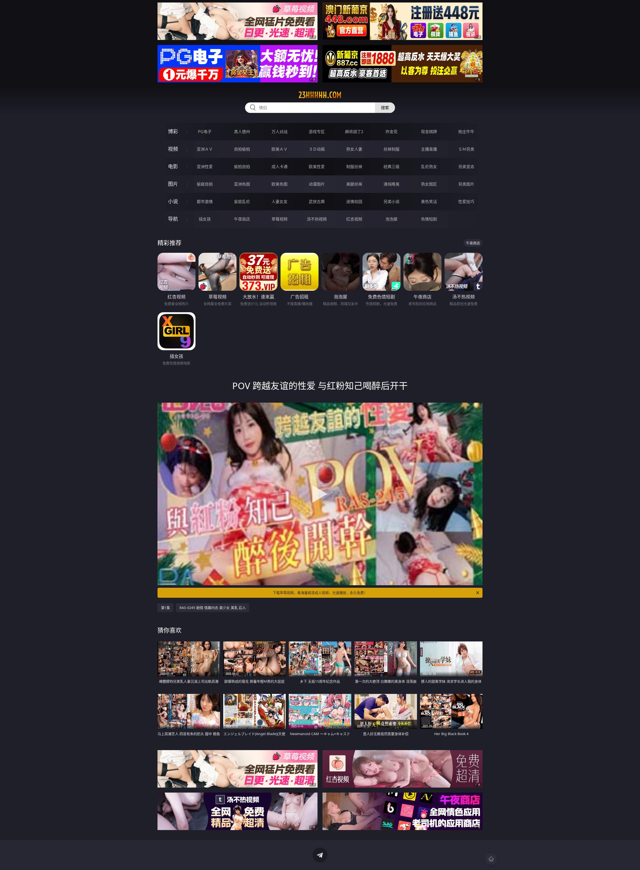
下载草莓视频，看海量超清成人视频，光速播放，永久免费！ (320, 592)
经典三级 (392, 166)
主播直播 (429, 149)
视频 (173, 149)
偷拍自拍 (242, 166)
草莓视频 (280, 219)
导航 (173, 219)
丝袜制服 (392, 149)
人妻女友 (280, 201)
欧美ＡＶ (280, 149)
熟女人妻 (354, 149)
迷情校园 (354, 201)
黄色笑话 (429, 201)
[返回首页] (491, 859)
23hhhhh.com (320, 95)
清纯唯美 (392, 184)
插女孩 (205, 219)
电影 (173, 166)
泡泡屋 (392, 219)
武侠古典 (317, 201)
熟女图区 (429, 184)
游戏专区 (317, 131)
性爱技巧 (466, 201)
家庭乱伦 (242, 201)
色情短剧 (429, 219)
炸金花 (392, 131)
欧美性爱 (317, 166)
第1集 (165, 607)
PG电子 (205, 131)
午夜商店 (242, 219)
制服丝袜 (354, 166)
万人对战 (280, 131)
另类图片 (466, 184)
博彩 (173, 131)
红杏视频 (354, 219)
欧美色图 (280, 184)
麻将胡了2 (354, 131)
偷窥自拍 (205, 184)
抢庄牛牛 (466, 131)
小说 (173, 201)
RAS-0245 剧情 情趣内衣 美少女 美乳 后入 (213, 607)
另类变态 (466, 166)
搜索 (385, 107)
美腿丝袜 (354, 184)
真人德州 (242, 131)
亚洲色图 (242, 184)
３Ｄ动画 (317, 149)
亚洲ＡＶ (205, 149)
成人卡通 (280, 166)
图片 (173, 184)
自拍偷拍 (242, 149)
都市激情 (205, 201)
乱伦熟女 (429, 166)
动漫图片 (317, 184)
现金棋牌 (429, 131)
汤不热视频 (317, 219)
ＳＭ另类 (466, 149)
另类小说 (392, 201)
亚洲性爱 (205, 166)
